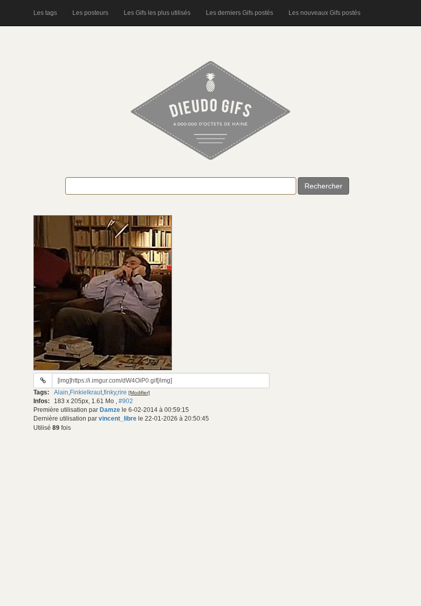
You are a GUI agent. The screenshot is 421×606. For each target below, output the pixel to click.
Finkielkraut (86, 392)
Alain (61, 392)
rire (122, 392)
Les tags (45, 12)
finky (110, 392)
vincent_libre (118, 418)
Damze (110, 409)
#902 (126, 401)
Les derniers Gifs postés (239, 12)
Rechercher (323, 186)
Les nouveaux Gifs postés (324, 12)
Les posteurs (90, 12)
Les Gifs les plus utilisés (157, 12)
